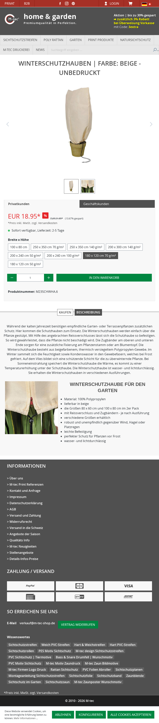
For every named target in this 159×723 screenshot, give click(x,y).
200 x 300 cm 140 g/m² (124, 247)
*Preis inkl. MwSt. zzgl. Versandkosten (32, 223)
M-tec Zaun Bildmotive (101, 663)
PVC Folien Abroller (97, 669)
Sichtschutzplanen (129, 669)
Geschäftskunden (96, 204)
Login (114, 3)
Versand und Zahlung (25, 515)
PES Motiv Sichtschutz (55, 651)
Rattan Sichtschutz (64, 669)
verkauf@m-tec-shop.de (37, 623)
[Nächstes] (151, 125)
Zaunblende (135, 676)
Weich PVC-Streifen (55, 645)
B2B (27, 3)
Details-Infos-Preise (24, 559)
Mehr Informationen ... (26, 718)
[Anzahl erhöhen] (49, 278)
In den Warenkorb (104, 278)
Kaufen (65, 312)
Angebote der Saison (25, 534)
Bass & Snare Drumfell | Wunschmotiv (84, 657)
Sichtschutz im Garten (25, 682)
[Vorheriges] (7, 125)
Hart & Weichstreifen (89, 645)
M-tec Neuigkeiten (23, 546)
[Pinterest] (73, 3)
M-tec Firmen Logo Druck (27, 669)
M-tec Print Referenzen (26, 484)
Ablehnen (63, 715)
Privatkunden (18, 204)
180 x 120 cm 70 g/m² (100, 255)
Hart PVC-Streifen (123, 645)
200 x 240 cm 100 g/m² (63, 255)
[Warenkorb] (131, 3)
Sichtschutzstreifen (23, 645)
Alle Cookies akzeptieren (131, 715)
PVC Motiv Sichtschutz (25, 663)
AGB (13, 509)
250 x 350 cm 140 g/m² (86, 247)
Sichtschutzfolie (80, 676)
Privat (10, 3)
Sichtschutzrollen (21, 651)
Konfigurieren (91, 715)
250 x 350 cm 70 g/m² (48, 247)
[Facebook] (60, 3)
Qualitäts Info (20, 540)
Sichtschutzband (109, 676)
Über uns (16, 478)
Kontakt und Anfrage (25, 491)
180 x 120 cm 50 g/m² (25, 264)
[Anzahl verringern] (12, 278)
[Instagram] (66, 3)
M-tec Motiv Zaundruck (63, 663)
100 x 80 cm (18, 247)
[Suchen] (154, 49)
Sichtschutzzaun (58, 682)
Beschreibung (88, 312)
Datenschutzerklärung (26, 503)
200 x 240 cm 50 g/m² (25, 255)
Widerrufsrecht (21, 521)
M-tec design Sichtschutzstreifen (100, 651)
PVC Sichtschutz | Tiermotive (30, 657)
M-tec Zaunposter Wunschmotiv (98, 682)
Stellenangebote (21, 552)
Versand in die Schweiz (26, 528)
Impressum (18, 497)
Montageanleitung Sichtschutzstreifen (37, 676)
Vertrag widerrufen (78, 625)
